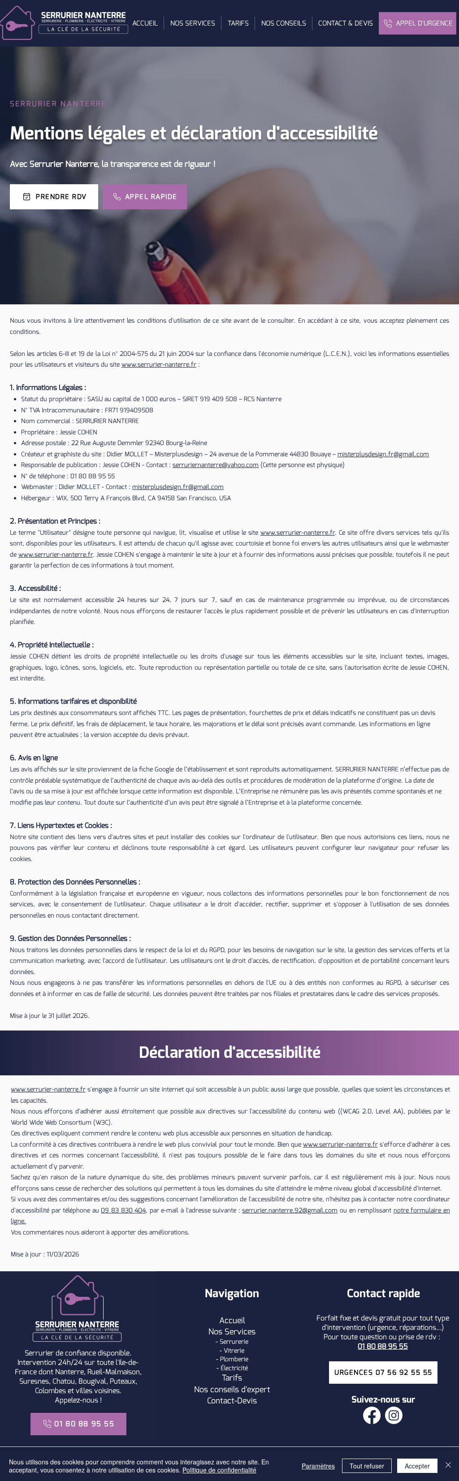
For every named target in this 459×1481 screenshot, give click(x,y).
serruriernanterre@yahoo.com (216, 465)
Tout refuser (367, 1465)
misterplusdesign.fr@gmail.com (383, 454)
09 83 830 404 (123, 1210)
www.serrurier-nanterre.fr (158, 364)
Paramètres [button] (318, 1465)
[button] (192, 23)
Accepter (417, 1465)
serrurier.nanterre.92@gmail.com (290, 1210)
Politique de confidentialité (219, 1469)
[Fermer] (448, 1466)
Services (240, 1331)
